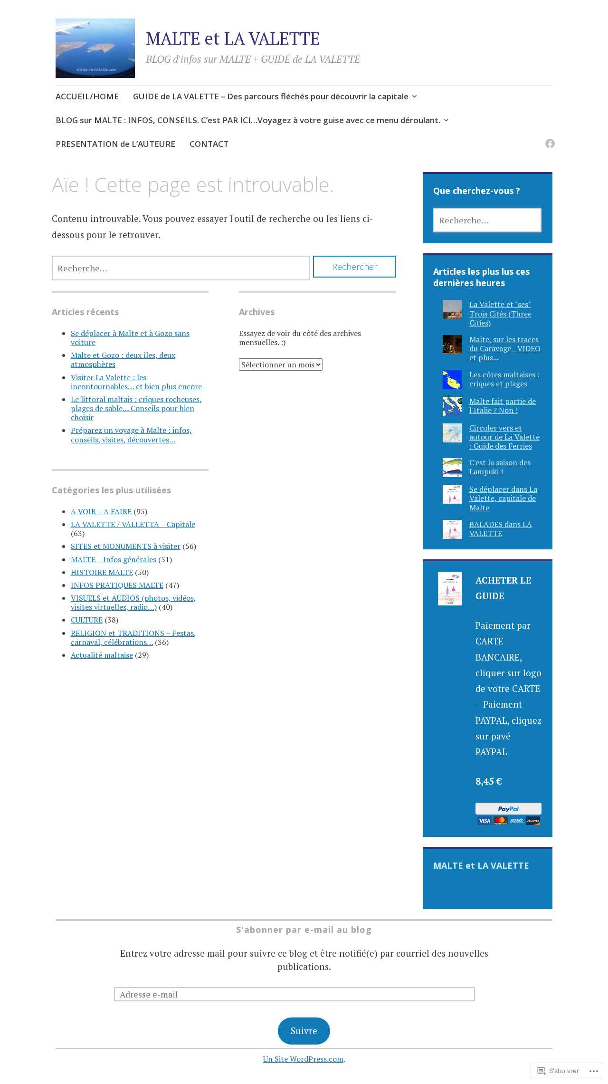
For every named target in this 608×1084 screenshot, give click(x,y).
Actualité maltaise (102, 655)
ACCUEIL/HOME (87, 96)
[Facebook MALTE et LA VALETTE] (548, 138)
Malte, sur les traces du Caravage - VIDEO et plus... (505, 348)
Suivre (304, 1030)
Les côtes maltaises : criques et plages (504, 379)
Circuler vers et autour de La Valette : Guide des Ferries (504, 436)
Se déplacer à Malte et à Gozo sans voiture (130, 337)
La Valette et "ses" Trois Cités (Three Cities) (500, 313)
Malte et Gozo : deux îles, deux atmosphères (123, 359)
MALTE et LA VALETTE (233, 38)
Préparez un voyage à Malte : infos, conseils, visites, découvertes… (131, 434)
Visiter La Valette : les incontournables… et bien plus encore (136, 382)
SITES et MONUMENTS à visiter (125, 546)
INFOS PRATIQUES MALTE (117, 585)
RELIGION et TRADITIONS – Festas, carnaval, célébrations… (133, 637)
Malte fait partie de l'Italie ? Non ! (502, 405)
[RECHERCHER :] (181, 268)
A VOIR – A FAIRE (101, 511)
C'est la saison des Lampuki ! (500, 467)
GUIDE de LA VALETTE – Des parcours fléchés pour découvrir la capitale (270, 96)
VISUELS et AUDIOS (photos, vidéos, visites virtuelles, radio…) (133, 602)
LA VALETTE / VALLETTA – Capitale (133, 524)
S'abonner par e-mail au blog (304, 929)
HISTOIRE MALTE (102, 572)
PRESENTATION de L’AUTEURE (115, 143)
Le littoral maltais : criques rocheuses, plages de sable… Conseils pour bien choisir (136, 408)
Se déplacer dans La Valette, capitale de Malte (503, 498)
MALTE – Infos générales (113, 559)
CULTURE (87, 619)
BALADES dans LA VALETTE (500, 528)
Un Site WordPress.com (303, 1059)
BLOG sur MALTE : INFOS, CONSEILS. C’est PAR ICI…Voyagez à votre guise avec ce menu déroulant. (248, 120)
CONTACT (209, 143)
